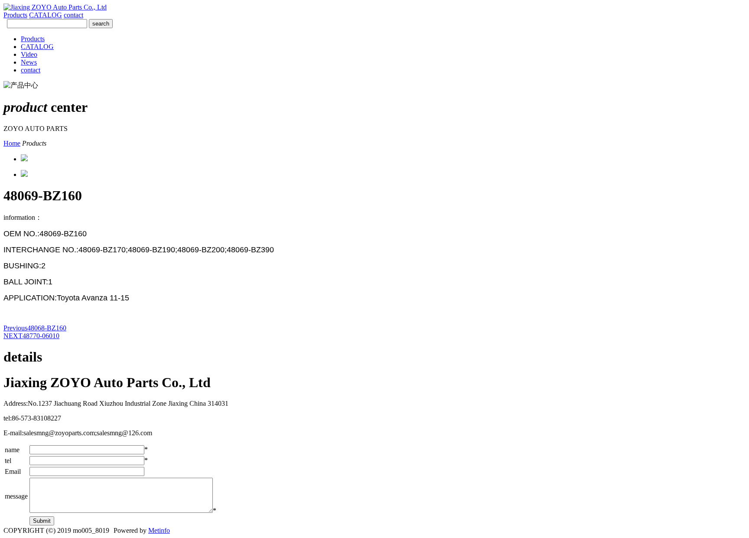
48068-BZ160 (34, 328)
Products (15, 15)
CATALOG (45, 15)
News (29, 62)
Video (29, 54)
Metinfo (159, 530)
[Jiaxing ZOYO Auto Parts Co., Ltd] (55, 7)
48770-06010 (31, 335)
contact (73, 15)
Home (11, 143)
